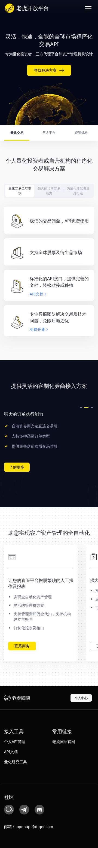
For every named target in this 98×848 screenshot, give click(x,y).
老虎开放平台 (32, 8)
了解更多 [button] (16, 467)
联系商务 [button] (22, 645)
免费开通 (37, 329)
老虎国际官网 (63, 741)
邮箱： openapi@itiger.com (28, 826)
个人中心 (81, 698)
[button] (81, 407)
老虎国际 (17, 698)
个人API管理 (14, 741)
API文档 (36, 294)
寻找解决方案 (45, 70)
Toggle (88, 8)
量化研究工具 (15, 761)
